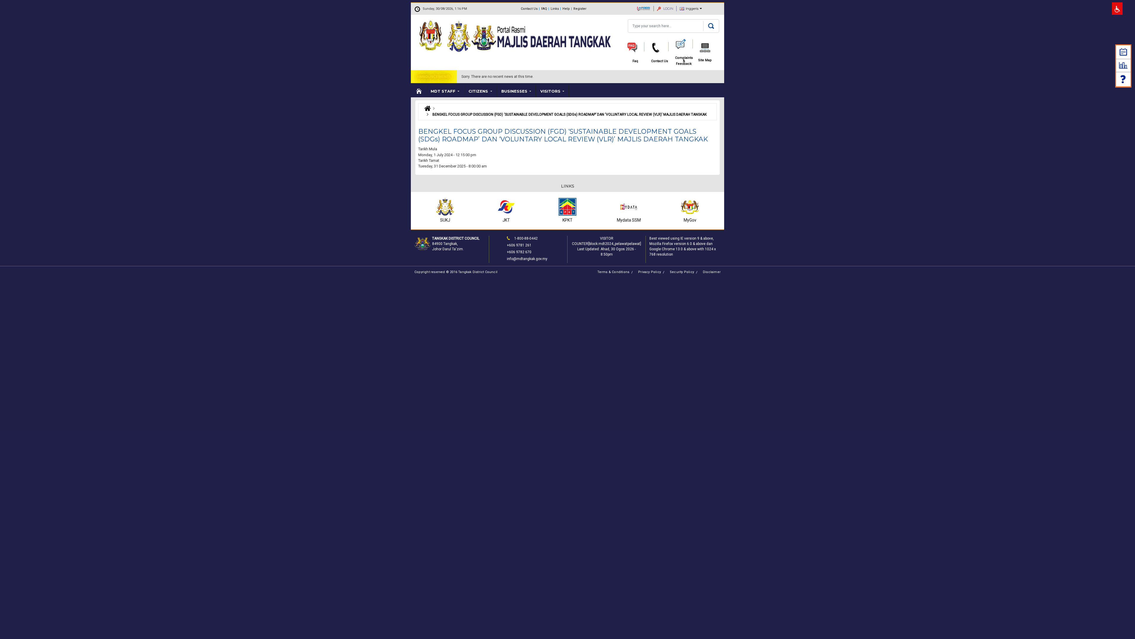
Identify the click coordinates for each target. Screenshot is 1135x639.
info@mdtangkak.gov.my (527, 259)
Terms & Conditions (613, 272)
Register (579, 9)
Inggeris (692, 9)
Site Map (705, 60)
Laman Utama (426, 108)
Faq (1123, 79)
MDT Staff (444, 91)
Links (555, 9)
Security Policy (682, 272)
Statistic (1123, 65)
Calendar (1123, 52)
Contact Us (529, 9)
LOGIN (667, 9)
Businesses (514, 91)
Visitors (551, 91)
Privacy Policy (649, 272)
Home (418, 91)
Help (566, 9)
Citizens (478, 91)
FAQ (544, 9)
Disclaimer (712, 272)
